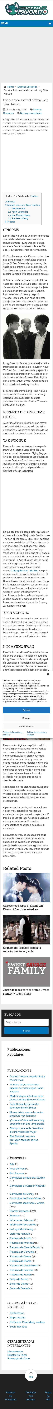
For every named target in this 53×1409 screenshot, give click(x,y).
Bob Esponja (17, 1173)
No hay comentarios (31, 113)
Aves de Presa (18, 1168)
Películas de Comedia (22, 1252)
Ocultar (34, 196)
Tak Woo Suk (16, 208)
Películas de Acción (20, 1238)
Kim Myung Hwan (19, 215)
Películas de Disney (20, 1256)
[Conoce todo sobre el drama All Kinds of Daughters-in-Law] (26, 887)
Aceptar (26, 710)
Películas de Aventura (22, 1242)
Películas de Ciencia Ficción (25, 1247)
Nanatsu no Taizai (17, 1355)
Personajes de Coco (18, 1358)
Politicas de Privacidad (10, 1396)
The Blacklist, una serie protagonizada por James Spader (24, 1140)
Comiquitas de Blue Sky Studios (27, 1177)
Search (26, 1031)
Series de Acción (19, 1279)
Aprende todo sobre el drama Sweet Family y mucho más (26, 991)
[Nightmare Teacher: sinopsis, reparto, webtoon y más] (26, 929)
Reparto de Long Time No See (22, 205)
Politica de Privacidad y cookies (13, 733)
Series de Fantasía (20, 1288)
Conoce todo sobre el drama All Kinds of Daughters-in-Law (23, 907)
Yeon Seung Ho (18, 211)
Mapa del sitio (17, 1317)
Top (31, 1376)
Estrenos (15, 1215)
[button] (48, 674)
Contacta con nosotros (31, 1396)
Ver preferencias (26, 726)
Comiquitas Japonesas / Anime (27, 1203)
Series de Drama (19, 1283)
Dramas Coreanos (27, 86)
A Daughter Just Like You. (25, 570)
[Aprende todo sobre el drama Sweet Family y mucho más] (26, 972)
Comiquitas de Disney (22, 1193)
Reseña (10, 221)
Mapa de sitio (48, 1396)
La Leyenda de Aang (21, 1229)
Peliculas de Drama (20, 1261)
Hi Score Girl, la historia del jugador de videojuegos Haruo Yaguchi (26, 1088)
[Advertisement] (26, 51)
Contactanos (17, 1313)
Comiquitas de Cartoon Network (27, 1185)
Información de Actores (23, 1224)
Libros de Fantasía (20, 1233)
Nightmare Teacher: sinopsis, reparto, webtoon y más (22, 949)
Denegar (26, 718)
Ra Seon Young (18, 218)
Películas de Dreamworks (24, 1265)
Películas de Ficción (21, 1274)
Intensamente (15, 1351)
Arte (12, 1164)
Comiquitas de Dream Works (25, 1198)
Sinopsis (10, 201)
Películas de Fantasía (21, 1270)
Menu (4, 23)
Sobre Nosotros (18, 1326)
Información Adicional (22, 1220)
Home (10, 86)
